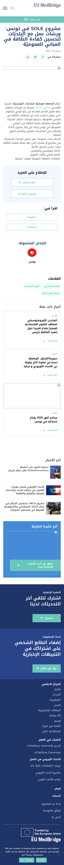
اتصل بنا (56, 817)
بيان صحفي (29, 182)
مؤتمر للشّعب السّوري (49, 779)
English (32, 217)
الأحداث (56, 694)
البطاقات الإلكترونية (49, 710)
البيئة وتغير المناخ (50, 293)
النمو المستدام (32, 286)
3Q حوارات (55, 715)
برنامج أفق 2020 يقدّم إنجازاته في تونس (43, 419)
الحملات (56, 796)
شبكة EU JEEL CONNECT (46, 766)
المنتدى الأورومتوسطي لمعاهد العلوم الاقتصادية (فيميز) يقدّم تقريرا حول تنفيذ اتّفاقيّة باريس (41, 326)
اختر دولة (35, 19)
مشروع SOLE (29, 194)
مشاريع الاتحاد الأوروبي (48, 772)
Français (32, 227)
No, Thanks (27, 860)
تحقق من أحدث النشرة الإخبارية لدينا (40, 565)
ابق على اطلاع (49, 668)
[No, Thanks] (60, 854)
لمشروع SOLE (43, 107)
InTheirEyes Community (47, 752)
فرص (57, 788)
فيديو (57, 720)
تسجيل (49, 618)
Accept (41, 860)
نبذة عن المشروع (51, 803)
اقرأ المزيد (52, 341)
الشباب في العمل (49, 740)
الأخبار (57, 689)
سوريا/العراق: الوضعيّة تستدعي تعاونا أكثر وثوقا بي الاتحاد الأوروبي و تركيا (40, 362)
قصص (57, 705)
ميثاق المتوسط (52, 810)
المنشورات (55, 699)
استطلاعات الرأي (51, 731)
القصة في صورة (51, 725)
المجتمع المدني (51, 286)
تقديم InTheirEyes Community (44, 746)
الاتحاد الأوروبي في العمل (45, 759)
